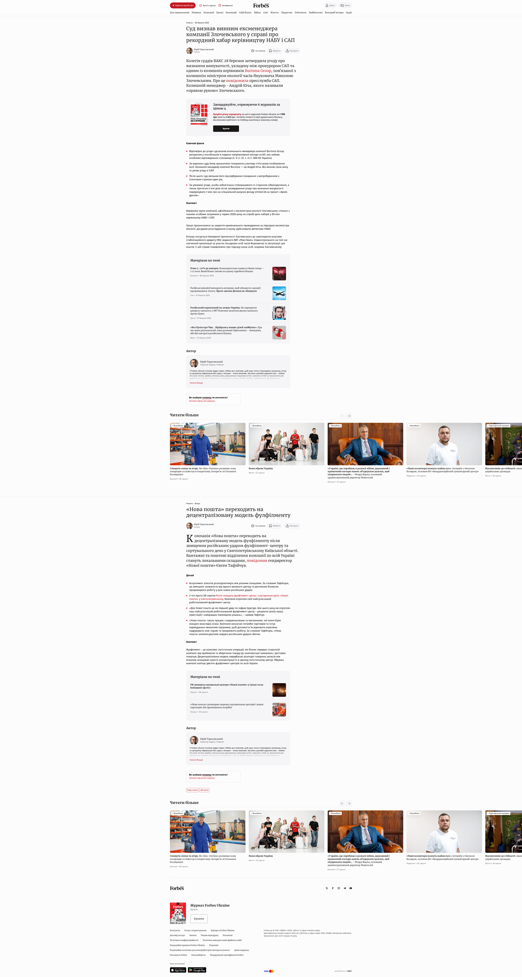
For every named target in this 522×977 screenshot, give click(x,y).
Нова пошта (192, 790)
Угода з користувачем (195, 930)
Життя (275, 12)
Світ (265, 12)
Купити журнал (209, 5)
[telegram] (345, 888)
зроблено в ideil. (343, 971)
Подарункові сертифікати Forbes (226, 955)
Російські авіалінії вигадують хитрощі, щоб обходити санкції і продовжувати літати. (225, 289)
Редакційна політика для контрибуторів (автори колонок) (200, 950)
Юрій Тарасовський (204, 49)
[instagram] (339, 888)
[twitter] (327, 888)
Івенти (192, 935)
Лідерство (286, 12)
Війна (257, 12)
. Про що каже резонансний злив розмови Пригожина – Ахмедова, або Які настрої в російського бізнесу (226, 330)
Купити (226, 128)
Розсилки (227, 935)
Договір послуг (177, 935)
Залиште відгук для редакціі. (202, 401)
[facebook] (333, 888)
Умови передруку (209, 935)
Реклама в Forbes (178, 955)
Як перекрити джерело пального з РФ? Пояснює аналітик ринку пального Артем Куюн (224, 310)
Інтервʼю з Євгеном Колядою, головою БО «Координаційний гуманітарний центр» (442, 470)
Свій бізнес (245, 12)
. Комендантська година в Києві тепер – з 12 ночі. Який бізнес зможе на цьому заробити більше (227, 270)
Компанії (208, 12)
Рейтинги (300, 12)
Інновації (231, 12)
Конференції (227, 5)
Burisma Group (258, 70)
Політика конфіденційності (184, 940)
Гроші (219, 12)
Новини (196, 12)
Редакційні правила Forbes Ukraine (187, 945)
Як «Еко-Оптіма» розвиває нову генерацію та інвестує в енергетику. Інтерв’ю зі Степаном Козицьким (203, 471)
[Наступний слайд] (349, 416)
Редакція (213, 945)
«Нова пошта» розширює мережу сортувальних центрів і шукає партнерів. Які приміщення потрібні (226, 706)
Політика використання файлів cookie (222, 940)
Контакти (175, 930)
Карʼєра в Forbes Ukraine (222, 930)
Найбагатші (315, 12)
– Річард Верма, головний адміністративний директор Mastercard (359, 473)
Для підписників (179, 12)
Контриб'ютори (334, 12)
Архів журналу (241, 950)
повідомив (257, 560)
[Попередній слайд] (342, 803)
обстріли (204, 790)
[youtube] (351, 888)
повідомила (237, 80)
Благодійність (198, 955)
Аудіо (349, 12)
